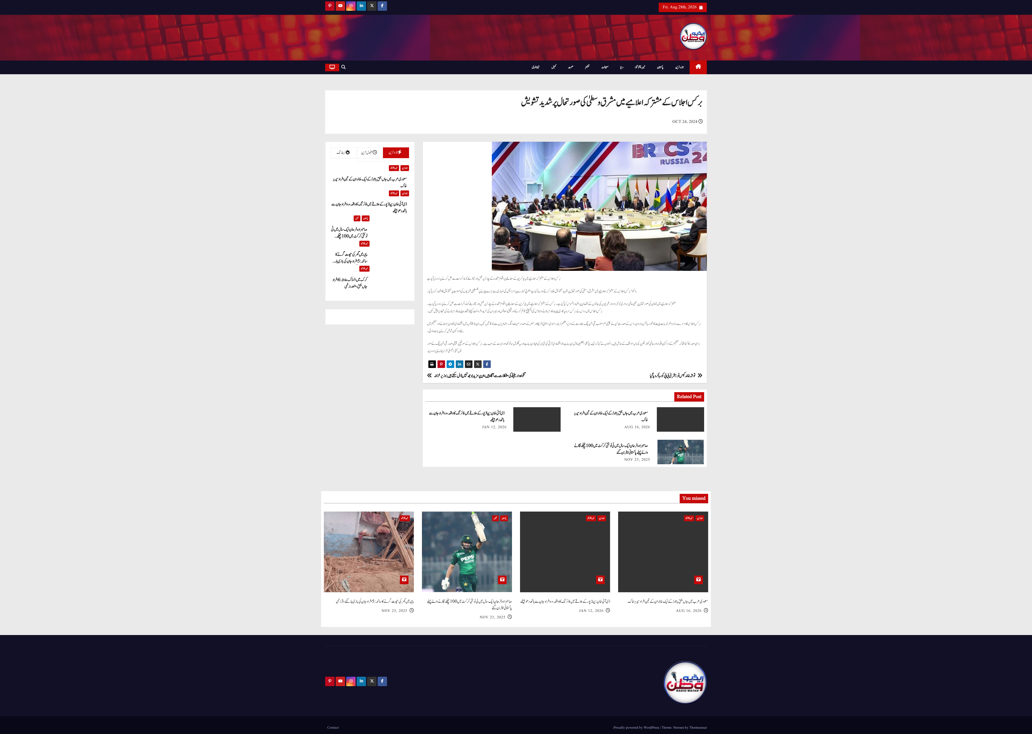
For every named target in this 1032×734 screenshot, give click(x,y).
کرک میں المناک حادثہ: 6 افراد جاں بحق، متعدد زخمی (349, 283)
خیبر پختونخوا (393, 168)
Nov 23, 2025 (637, 460)
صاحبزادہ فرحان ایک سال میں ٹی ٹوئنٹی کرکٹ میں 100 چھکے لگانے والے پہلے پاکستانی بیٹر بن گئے (469, 604)
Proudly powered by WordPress (637, 727)
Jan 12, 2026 (494, 427)
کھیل (553, 67)
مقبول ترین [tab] (367, 153)
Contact (333, 727)
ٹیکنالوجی (536, 67)
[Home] (698, 67)
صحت (570, 67)
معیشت (604, 67)
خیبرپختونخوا (640, 67)
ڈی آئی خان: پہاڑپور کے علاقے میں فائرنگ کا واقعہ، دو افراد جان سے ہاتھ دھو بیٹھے (565, 601)
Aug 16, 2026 (637, 427)
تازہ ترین (679, 67)
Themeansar (698, 727)
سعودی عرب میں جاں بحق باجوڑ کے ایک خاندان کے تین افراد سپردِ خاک (668, 601)
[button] (343, 67)
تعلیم (587, 67)
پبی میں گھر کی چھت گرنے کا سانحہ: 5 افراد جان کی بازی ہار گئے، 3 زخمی (351, 261)
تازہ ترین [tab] (393, 152)
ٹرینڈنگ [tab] (341, 153)
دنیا (621, 67)
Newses (678, 727)
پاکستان (660, 67)
